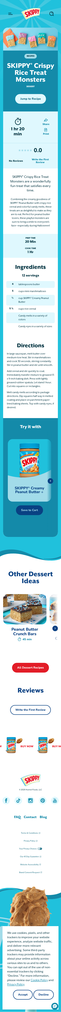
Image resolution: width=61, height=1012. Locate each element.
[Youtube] (55, 800)
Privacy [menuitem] (29, 841)
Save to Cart (29, 510)
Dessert (30, 86)
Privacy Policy (15, 984)
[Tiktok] (18, 800)
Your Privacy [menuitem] (28, 849)
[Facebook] (6, 800)
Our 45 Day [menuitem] (29, 856)
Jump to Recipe (30, 98)
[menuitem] (17, 817)
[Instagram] (30, 800)
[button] (54, 1006)
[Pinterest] (42, 800)
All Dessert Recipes (30, 667)
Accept (23, 994)
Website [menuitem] (29, 864)
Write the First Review (40, 161)
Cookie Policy (39, 980)
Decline (43, 994)
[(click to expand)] (10, 14)
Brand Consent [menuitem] (29, 872)
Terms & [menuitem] (29, 833)
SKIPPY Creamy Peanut (29, 490)
